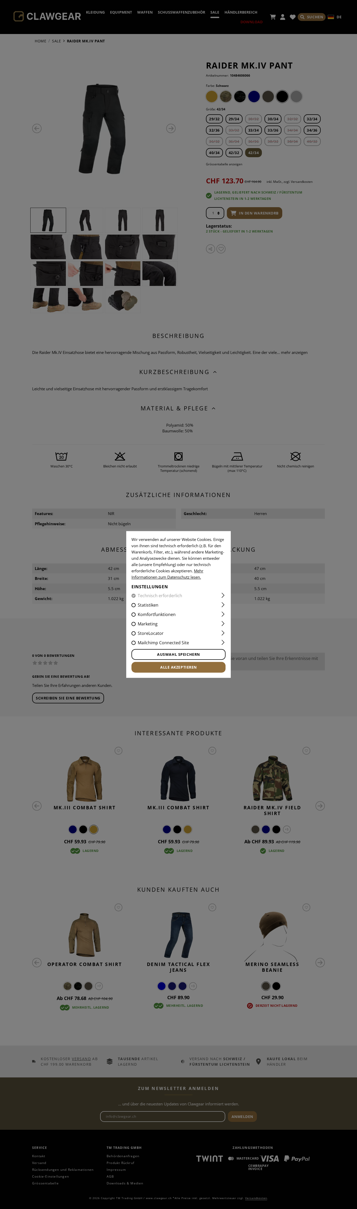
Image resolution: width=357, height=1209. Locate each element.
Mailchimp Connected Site (163, 643)
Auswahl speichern (178, 654)
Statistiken (148, 605)
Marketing (148, 624)
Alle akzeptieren (178, 667)
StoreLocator (151, 633)
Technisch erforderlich (160, 596)
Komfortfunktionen (157, 615)
